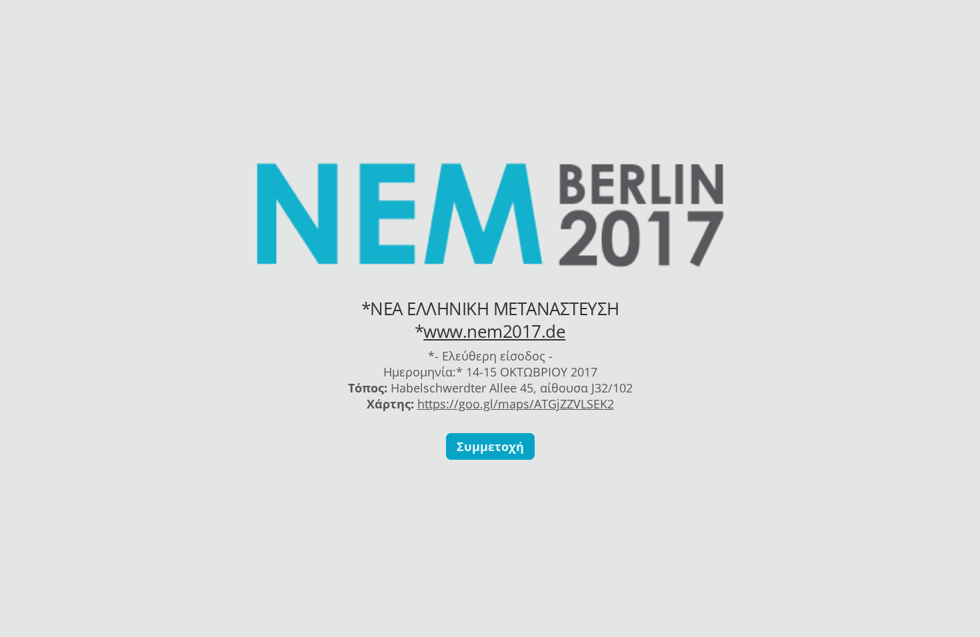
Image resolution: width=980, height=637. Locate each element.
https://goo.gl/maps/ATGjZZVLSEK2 (515, 404)
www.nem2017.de (494, 331)
